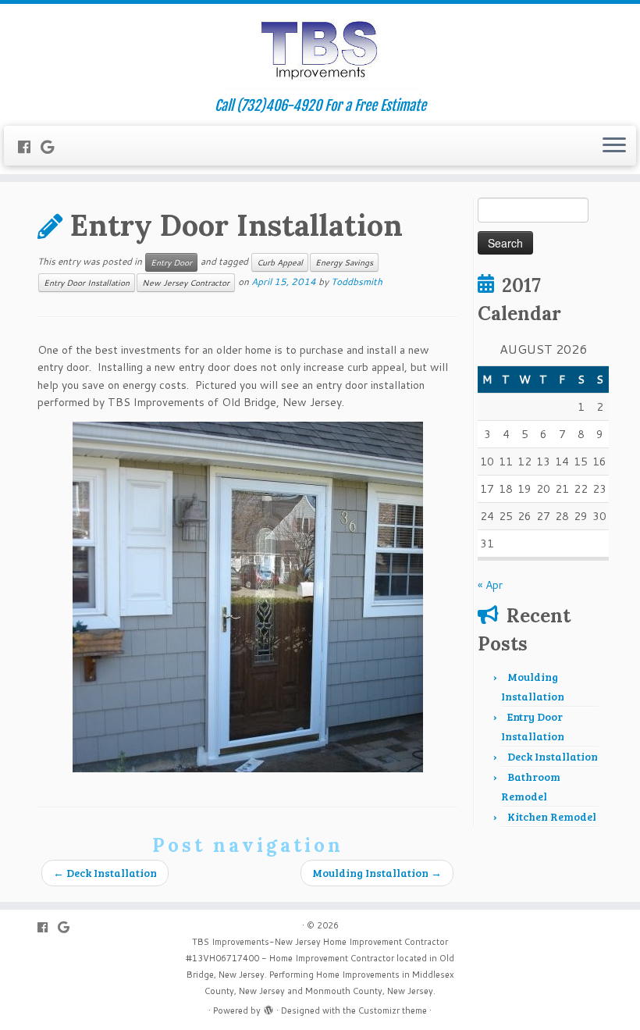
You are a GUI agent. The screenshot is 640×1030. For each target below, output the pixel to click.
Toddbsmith (356, 281)
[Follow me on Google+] (52, 147)
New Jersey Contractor (185, 282)
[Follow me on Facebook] (29, 147)
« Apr (490, 585)
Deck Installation (105, 872)
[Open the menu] (614, 146)
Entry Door (171, 262)
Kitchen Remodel (551, 816)
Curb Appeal (280, 262)
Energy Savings (344, 262)
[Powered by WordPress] (268, 1007)
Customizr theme (392, 1010)
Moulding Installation (377, 872)
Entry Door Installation (87, 282)
